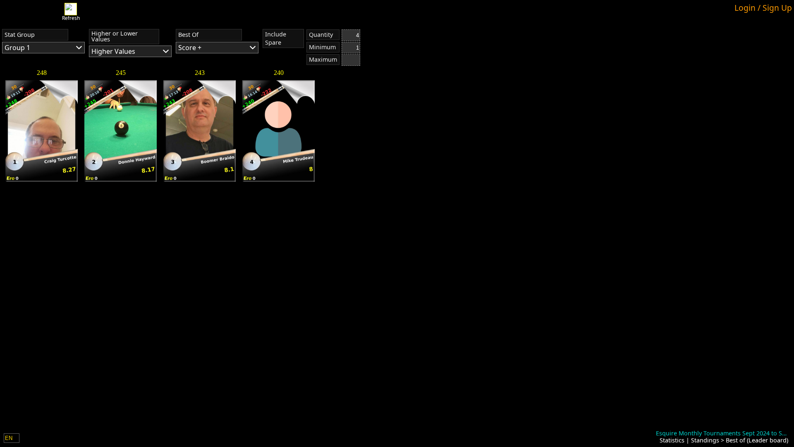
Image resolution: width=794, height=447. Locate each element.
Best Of (188, 34)
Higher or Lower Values (114, 36)
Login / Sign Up (763, 7)
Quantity (321, 34)
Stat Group (20, 34)
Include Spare (275, 38)
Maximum (323, 59)
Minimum (322, 47)
